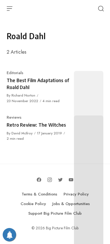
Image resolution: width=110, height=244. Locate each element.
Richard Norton (23, 95)
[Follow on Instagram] (49, 180)
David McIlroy (22, 133)
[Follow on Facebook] (39, 180)
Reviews (14, 117)
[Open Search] (101, 8)
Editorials (15, 73)
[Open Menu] (9, 8)
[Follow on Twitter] (60, 180)
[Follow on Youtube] (71, 180)
